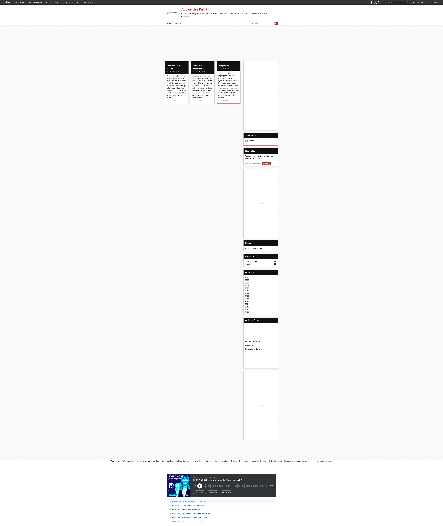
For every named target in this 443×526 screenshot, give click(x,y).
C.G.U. (234, 461)
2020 (247, 288)
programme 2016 (227, 66)
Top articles (198, 461)
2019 (247, 291)
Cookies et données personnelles (298, 461)
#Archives (249, 264)
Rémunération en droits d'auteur (252, 461)
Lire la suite (172, 101)
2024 (247, 277)
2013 (247, 307)
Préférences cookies (323, 461)
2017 (247, 296)
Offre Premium (275, 461)
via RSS (251, 141)
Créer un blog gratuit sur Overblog (176, 461)
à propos (227, 492)
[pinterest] (379, 2)
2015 (247, 301)
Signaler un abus (222, 461)
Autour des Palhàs (195, 9)
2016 (247, 299)
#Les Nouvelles (251, 261)
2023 (247, 280)
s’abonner (201, 492)
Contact (178, 23)
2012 (247, 309)
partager (214, 492)
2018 (247, 293)
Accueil (169, 23)
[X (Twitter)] (375, 2)
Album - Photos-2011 (253, 248)
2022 (247, 283)
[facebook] (371, 2)
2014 (247, 304)
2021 (247, 285)
